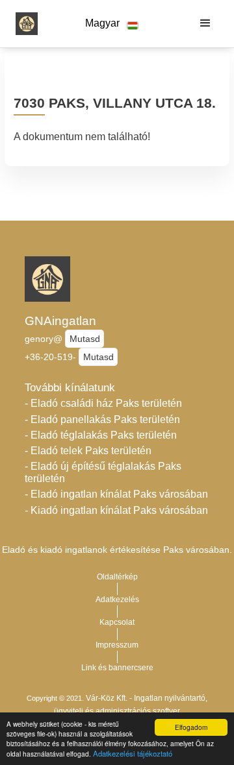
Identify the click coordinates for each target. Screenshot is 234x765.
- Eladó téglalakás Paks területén (101, 435)
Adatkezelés (117, 599)
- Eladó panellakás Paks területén (102, 419)
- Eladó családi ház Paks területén (103, 403)
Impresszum (117, 645)
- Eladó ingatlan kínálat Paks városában (116, 494)
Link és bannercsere (117, 667)
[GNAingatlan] (23, 23)
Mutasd (85, 339)
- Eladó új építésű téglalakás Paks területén (103, 472)
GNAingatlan (60, 321)
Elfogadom (191, 727)
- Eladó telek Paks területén (88, 450)
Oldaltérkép (117, 576)
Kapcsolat (117, 622)
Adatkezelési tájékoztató (132, 753)
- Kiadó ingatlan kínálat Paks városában (116, 510)
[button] (112, 23)
